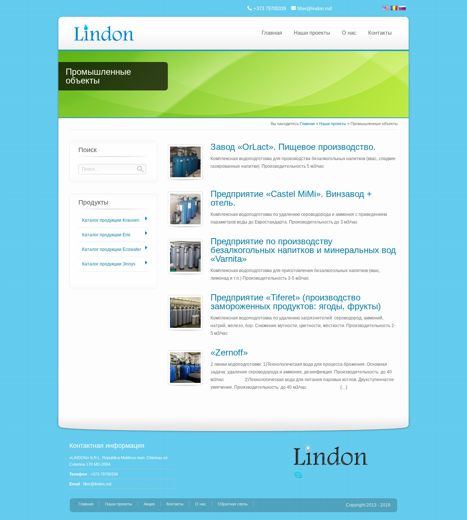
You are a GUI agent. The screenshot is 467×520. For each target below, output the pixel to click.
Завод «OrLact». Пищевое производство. (293, 147)
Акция (149, 504)
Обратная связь (233, 504)
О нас (349, 33)
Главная (272, 33)
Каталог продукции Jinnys (108, 264)
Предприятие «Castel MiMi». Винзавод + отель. (291, 198)
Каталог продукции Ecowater (111, 249)
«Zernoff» (229, 352)
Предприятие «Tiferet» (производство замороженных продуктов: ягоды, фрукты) (296, 301)
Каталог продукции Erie (106, 234)
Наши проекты (312, 33)
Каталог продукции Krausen (110, 220)
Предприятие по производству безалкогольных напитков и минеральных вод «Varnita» (303, 250)
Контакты (380, 33)
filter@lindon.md (314, 8)
